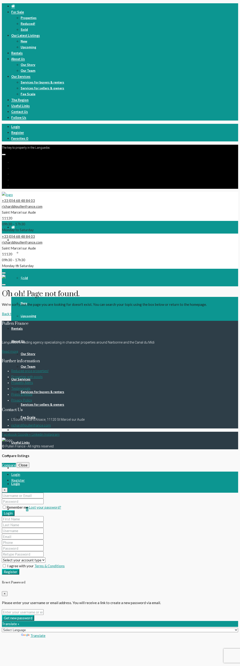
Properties (29, 18)
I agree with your (36, 566)
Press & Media (21, 394)
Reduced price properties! (30, 371)
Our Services (20, 76)
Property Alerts (22, 383)
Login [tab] (15, 474)
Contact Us (19, 112)
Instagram (52, 434)
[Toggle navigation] (4, 154)
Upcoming (28, 47)
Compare (9, 465)
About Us (18, 59)
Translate (37, 635)
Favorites (19, 138)
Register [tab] (18, 480)
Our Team (28, 70)
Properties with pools (27, 377)
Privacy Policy (21, 400)
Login (15, 127)
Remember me (18, 507)
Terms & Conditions (49, 566)
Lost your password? (45, 507)
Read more (10, 351)
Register (17, 132)
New (24, 41)
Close (23, 465)
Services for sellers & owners (42, 88)
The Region (20, 100)
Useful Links (20, 106)
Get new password (18, 618)
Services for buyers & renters (42, 82)
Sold (24, 29)
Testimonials (20, 388)
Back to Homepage (16, 314)
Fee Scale (28, 94)
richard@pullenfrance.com (22, 206)
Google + (25, 434)
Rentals (17, 53)
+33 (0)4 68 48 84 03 (18, 200)
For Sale (17, 12)
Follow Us (18, 117)
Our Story (28, 65)
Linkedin (38, 434)
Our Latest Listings (25, 35)
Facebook (10, 434)
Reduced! (28, 24)
